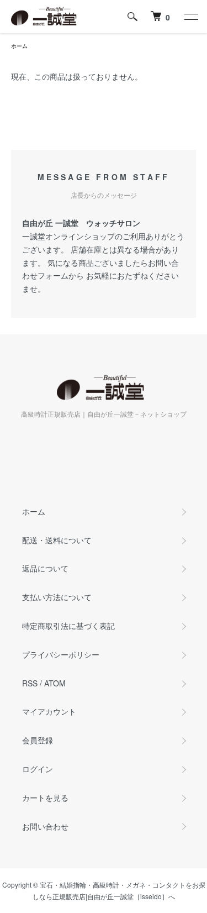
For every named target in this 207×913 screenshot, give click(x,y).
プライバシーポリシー (60, 654)
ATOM (55, 683)
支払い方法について (57, 596)
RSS (30, 683)
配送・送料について (57, 539)
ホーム (19, 46)
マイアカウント (49, 711)
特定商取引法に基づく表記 (68, 625)
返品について (45, 568)
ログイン (37, 768)
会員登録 (37, 740)
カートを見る (45, 797)
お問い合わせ (45, 826)
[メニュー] (190, 16)
